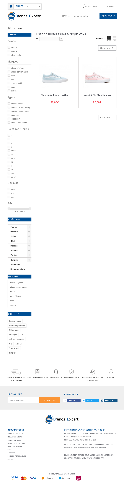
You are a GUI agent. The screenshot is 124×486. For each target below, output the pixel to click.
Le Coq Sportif (16, 83)
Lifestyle (13, 334)
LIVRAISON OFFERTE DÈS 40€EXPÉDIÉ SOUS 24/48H (16, 379)
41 (12, 165)
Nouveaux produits (15, 434)
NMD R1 (12, 352)
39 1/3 (13, 158)
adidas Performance (19, 71)
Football (14, 255)
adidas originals (16, 339)
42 (12, 169)
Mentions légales (15, 446)
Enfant (13, 236)
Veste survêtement (19, 122)
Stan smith (14, 348)
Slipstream (14, 330)
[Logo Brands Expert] (62, 420)
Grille (109, 40)
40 (12, 161)
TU (11, 143)
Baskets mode (17, 103)
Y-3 (10, 343)
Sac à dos (15, 114)
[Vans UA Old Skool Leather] (55, 75)
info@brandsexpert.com (81, 437)
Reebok (13, 90)
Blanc (13, 189)
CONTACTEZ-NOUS (56, 377)
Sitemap (11, 459)
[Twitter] (90, 400)
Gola (12, 79)
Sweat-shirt (15, 118)
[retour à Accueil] (9, 28)
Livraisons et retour (16, 443)
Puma (13, 86)
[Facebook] (72, 400)
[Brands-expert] (24, 16)
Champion (14, 305)
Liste (114, 40)
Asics (13, 75)
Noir (12, 196)
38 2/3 (13, 150)
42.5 (12, 173)
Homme (14, 51)
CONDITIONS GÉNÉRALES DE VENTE (37, 377)
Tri (37, 38)
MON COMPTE (111, 377)
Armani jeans (15, 296)
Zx (21, 334)
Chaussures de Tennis (20, 111)
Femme (14, 47)
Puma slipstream (17, 325)
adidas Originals (17, 67)
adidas (18, 343)
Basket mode (15, 320)
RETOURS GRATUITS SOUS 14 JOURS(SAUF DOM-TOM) (92, 379)
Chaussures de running (20, 107)
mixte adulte (16, 55)
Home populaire (17, 269)
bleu (12, 193)
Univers (14, 250)
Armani (13, 291)
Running (14, 259)
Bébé (12, 241)
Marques (14, 245)
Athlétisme (15, 264)
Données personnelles (17, 456)
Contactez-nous (14, 440)
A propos (11, 453)
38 (12, 154)
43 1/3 (13, 177)
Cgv (9, 450)
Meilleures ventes (15, 437)
